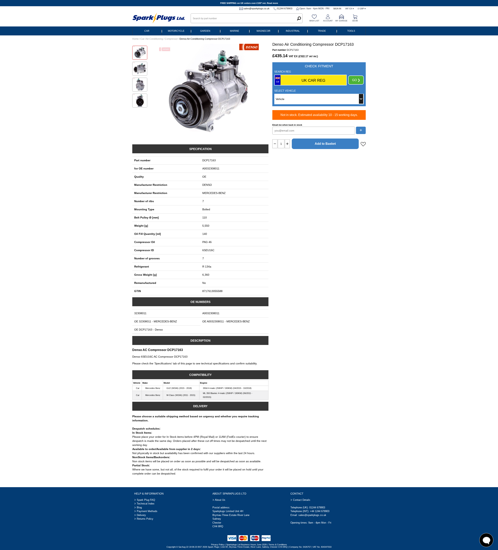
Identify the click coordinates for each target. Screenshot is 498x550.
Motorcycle (176, 31)
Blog (139, 507)
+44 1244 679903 (319, 511)
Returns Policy (145, 518)
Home (135, 39)
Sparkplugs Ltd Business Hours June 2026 (246, 544)
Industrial (293, 31)
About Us (220, 499)
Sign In (337, 8)
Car (146, 31)
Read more (272, 3)
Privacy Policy (217, 544)
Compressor (171, 39)
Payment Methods (147, 511)
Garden (205, 31)
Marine (234, 31)
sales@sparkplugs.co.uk (256, 8)
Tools (351, 31)
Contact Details (301, 499)
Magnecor (263, 31)
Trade (322, 31)
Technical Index (145, 503)
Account (328, 21)
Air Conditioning (154, 39)
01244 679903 (284, 8)
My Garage (341, 21)
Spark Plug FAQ (146, 499)
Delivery (141, 515)
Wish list (314, 21)
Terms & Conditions (277, 544)
